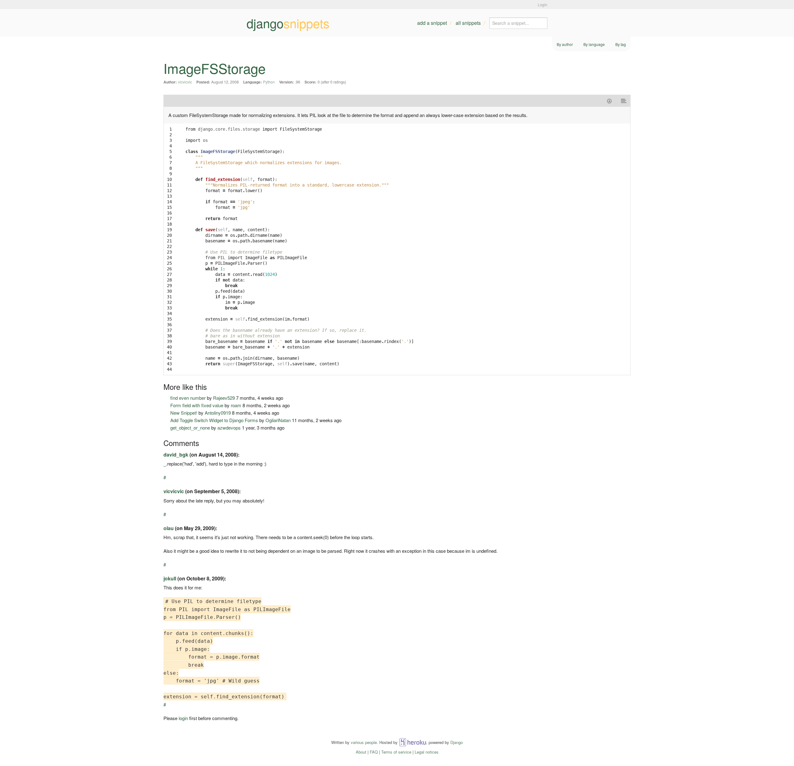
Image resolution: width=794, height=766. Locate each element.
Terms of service (396, 752)
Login (542, 4)
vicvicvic (185, 81)
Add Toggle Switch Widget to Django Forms (214, 420)
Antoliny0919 (218, 412)
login (183, 718)
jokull (169, 578)
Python (269, 81)
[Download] (609, 101)
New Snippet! (183, 412)
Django (456, 742)
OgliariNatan (278, 420)
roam (236, 405)
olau (168, 528)
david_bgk (175, 454)
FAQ (374, 752)
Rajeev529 (224, 397)
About (361, 752)
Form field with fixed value (196, 405)
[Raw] (624, 101)
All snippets (468, 22)
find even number (188, 397)
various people (364, 742)
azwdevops (229, 427)
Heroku (412, 742)
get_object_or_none (190, 427)
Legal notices (427, 752)
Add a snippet (432, 22)
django (288, 23)
